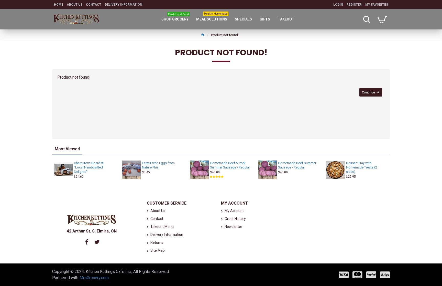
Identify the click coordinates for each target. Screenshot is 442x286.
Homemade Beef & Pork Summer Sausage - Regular (230, 165)
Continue (368, 92)
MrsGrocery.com (94, 277)
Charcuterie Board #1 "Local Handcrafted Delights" (89, 167)
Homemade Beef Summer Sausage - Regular (297, 165)
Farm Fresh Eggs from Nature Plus (158, 165)
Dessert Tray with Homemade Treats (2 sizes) (361, 167)
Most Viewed (67, 148)
